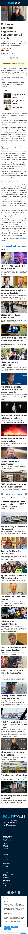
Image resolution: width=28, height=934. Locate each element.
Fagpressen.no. (19, 921)
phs (14, 246)
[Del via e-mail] (17, 58)
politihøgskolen (21, 246)
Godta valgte (14, 926)
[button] (2, 494)
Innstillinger (23, 933)
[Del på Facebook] (11, 58)
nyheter (8, 246)
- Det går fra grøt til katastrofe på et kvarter (14, 239)
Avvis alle (7, 926)
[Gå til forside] (14, 3)
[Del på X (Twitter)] (13, 58)
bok (3, 246)
